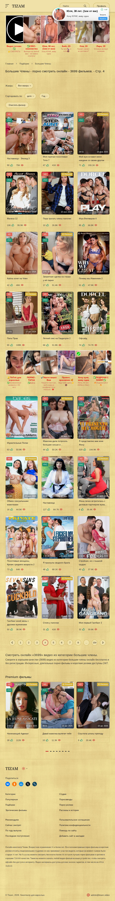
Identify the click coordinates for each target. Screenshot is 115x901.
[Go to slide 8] (68, 751)
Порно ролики (66, 805)
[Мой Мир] (21, 784)
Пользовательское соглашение (74, 820)
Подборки (24, 63)
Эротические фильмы (16, 810)
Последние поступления (17, 836)
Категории (10, 794)
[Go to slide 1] (47, 751)
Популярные (11, 799)
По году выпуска (13, 830)
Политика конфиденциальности (74, 825)
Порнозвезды (65, 799)
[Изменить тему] (25, 768)
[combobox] (24, 86)
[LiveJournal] (34, 784)
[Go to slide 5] (59, 751)
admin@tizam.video (100, 895)
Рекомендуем (12, 820)
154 (94, 642)
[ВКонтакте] (7, 784)
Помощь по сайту (68, 830)
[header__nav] (7, 6)
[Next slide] (104, 712)
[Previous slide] (11, 712)
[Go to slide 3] (54, 751)
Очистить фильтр (17, 105)
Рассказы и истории (69, 810)
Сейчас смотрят (13, 825)
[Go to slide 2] (51, 751)
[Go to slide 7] (65, 751)
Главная (9, 63)
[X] (28, 784)
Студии (62, 794)
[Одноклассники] (14, 784)
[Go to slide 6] (62, 751)
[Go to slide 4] (57, 751)
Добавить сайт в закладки (71, 836)
